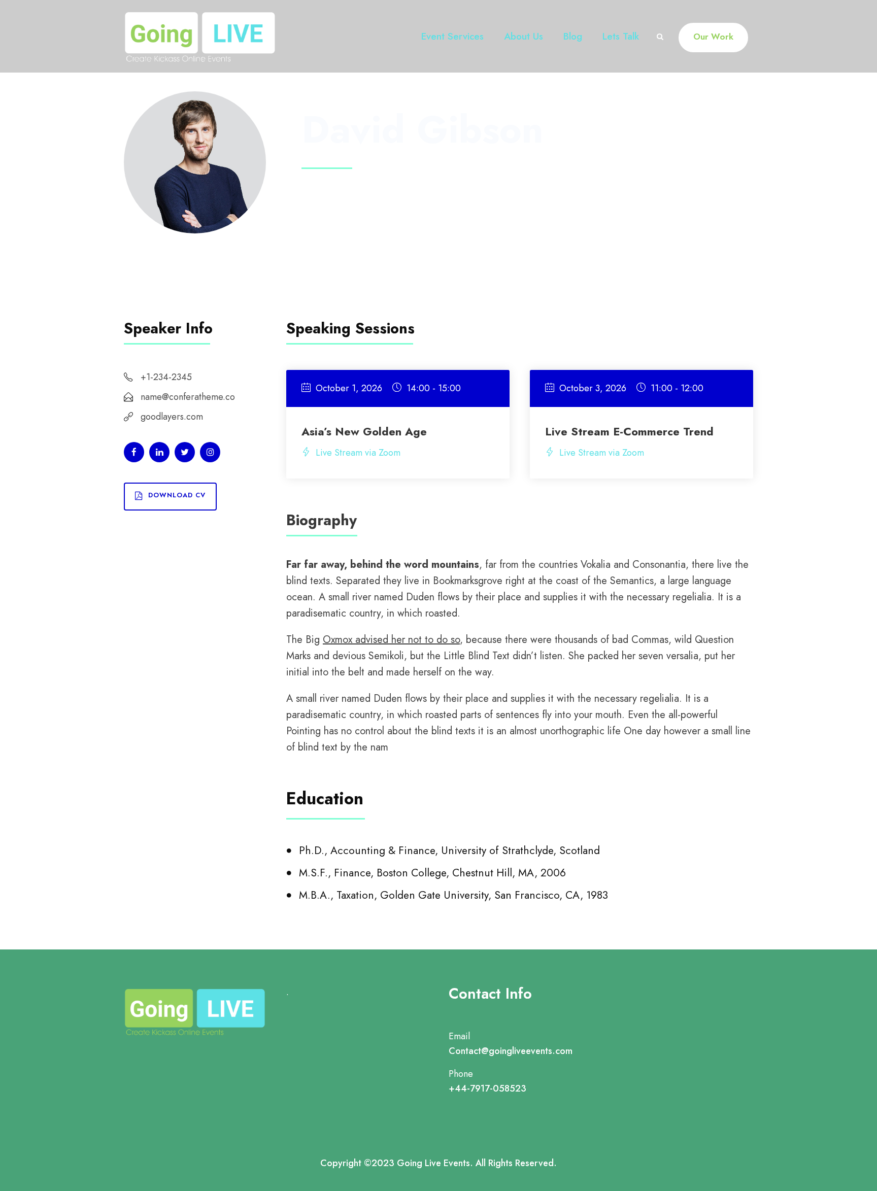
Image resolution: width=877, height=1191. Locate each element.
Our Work (713, 36)
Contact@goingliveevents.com (510, 1051)
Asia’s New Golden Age (364, 431)
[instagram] (210, 452)
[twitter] (185, 452)
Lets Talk (620, 36)
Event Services (452, 36)
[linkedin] (159, 452)
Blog (572, 36)
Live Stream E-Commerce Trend (629, 431)
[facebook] (134, 452)
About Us (523, 36)
